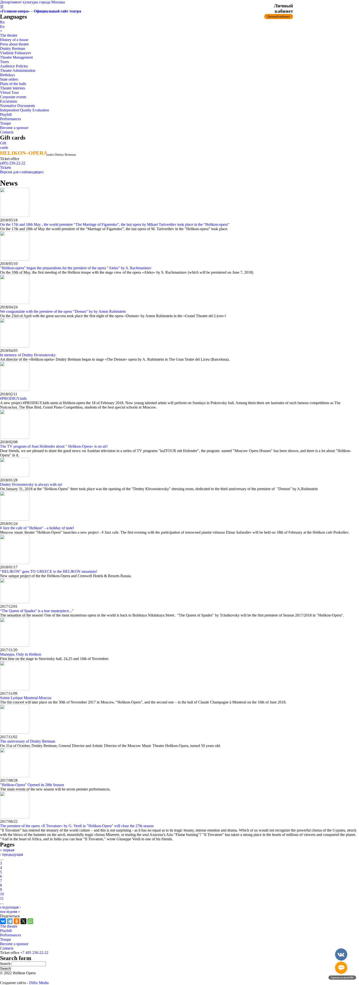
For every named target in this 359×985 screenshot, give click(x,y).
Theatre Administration (17, 70)
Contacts (6, 132)
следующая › (10, 907)
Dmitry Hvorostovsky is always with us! (31, 484)
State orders (9, 79)
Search (5, 964)
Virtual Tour (9, 92)
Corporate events (13, 97)
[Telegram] (10, 921)
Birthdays (7, 75)
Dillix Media (39, 983)
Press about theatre (14, 44)
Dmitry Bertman (12, 48)
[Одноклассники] (17, 921)
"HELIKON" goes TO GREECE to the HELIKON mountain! (48, 571)
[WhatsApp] (30, 921)
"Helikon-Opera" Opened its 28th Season (32, 785)
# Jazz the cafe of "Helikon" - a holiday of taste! (37, 528)
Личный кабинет (278, 16)
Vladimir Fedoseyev (15, 53)
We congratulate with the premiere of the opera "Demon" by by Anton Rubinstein (63, 311)
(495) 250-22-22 (12, 163)
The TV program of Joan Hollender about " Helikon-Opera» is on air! (54, 446)
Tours (4, 62)
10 (2, 894)
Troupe (5, 123)
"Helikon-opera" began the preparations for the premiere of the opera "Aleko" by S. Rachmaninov (75, 268)
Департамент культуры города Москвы (32, 2)
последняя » (10, 911)
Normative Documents (17, 106)
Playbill (6, 114)
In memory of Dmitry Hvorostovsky (28, 355)
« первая (7, 850)
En (2, 26)
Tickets (5, 167)
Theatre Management (16, 57)
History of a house (14, 40)
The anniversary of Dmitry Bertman (27, 741)
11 (2, 898)
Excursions (8, 101)
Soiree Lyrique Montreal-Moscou (25, 698)
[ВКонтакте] (3, 921)
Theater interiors (12, 88)
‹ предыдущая (11, 854)
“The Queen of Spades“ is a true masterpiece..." (37, 611)
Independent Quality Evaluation (24, 110)
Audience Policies (14, 66)
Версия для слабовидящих (22, 172)
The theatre (8, 35)
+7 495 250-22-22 (34, 953)
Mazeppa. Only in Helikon (20, 654)
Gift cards (4, 145)
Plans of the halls (13, 84)
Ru (2, 22)
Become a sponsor (14, 128)
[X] (23, 921)
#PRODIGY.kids (13, 398)
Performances (10, 119)
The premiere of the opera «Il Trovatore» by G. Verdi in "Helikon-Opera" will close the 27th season (77, 826)
